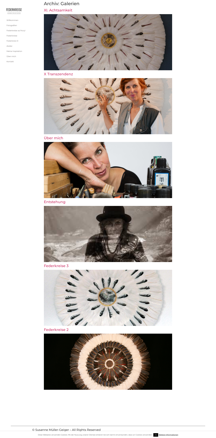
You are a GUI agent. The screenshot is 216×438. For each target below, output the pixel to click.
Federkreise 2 (56, 329)
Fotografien (12, 25)
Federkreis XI (12, 41)
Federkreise (12, 36)
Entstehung (54, 202)
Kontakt (10, 61)
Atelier (9, 46)
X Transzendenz (58, 74)
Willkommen (12, 20)
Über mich (11, 56)
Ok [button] (156, 435)
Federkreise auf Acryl (16, 31)
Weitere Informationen (168, 435)
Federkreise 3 (56, 266)
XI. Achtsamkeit (58, 10)
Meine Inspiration (14, 51)
